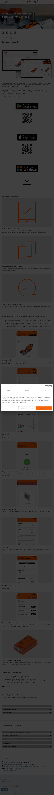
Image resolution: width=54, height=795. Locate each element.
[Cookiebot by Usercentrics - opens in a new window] (46, 386)
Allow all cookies (44, 408)
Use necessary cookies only (27, 408)
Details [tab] (27, 390)
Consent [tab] (9, 390)
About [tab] (44, 390)
